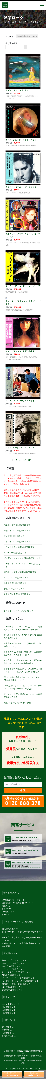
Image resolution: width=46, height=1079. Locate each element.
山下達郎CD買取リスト (12, 987)
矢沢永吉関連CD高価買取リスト (18, 594)
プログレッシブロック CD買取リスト (18, 978)
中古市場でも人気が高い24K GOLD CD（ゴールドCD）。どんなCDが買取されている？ (23, 670)
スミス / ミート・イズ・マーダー (20, 448)
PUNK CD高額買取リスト (15, 553)
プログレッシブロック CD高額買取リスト (22, 558)
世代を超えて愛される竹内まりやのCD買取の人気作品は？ (23, 636)
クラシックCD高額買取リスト (17, 542)
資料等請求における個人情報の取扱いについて (22, 943)
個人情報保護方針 (10, 929)
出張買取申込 (8, 1033)
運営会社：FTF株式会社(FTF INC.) (17, 903)
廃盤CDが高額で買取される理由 (18, 703)
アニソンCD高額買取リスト (16, 578)
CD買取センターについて (13, 900)
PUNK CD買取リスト (11, 975)
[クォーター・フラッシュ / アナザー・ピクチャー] (6, 298)
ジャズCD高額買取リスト (15, 536)
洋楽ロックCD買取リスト (13, 963)
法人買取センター (10, 1007)
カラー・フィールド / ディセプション (22, 187)
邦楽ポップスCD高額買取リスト (18, 525)
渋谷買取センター (10, 1013)
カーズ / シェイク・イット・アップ (21, 140)
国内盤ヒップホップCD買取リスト (17, 984)
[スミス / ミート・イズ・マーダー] (23, 429)
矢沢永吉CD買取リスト (12, 990)
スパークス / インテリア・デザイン (21, 401)
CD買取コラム (8, 911)
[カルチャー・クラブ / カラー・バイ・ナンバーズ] (23, 215)
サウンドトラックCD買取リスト (16, 972)
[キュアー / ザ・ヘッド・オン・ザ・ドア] (23, 267)
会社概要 (6, 946)
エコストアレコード (11, 1004)
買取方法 (6, 906)
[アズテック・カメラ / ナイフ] (23, 71)
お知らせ (6, 914)
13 (24, 460)
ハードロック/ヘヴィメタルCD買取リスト (20, 981)
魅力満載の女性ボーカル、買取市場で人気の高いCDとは (22, 644)
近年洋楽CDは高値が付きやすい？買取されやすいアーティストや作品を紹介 (23, 661)
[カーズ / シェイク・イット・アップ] (23, 121)
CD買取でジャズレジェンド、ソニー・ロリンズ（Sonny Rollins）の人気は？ (23, 687)
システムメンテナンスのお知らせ (18, 611)
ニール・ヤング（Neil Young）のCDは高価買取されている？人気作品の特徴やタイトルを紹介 (23, 628)
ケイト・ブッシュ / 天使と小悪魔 (20, 351)
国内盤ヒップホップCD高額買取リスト (21, 572)
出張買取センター (10, 1010)
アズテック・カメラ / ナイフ (18, 90)
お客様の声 (7, 909)
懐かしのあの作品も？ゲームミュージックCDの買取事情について (22, 678)
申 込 (23, 790)
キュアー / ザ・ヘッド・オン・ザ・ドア (23, 286)
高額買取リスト (10, 953)
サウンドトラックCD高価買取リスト (20, 547)
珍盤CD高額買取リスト (14, 589)
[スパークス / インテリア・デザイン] (23, 381)
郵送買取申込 (8, 1027)
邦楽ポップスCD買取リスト (14, 960)
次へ (30, 460)
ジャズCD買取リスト (11, 966)
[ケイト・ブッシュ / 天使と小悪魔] (23, 332)
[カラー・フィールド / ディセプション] (23, 168)
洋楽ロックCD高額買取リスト (17, 531)
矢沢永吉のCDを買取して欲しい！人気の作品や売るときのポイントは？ (23, 653)
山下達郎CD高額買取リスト (16, 583)
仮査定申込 (7, 1030)
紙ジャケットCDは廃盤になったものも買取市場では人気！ (23, 695)
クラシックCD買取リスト (13, 969)
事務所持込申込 (9, 1036)
